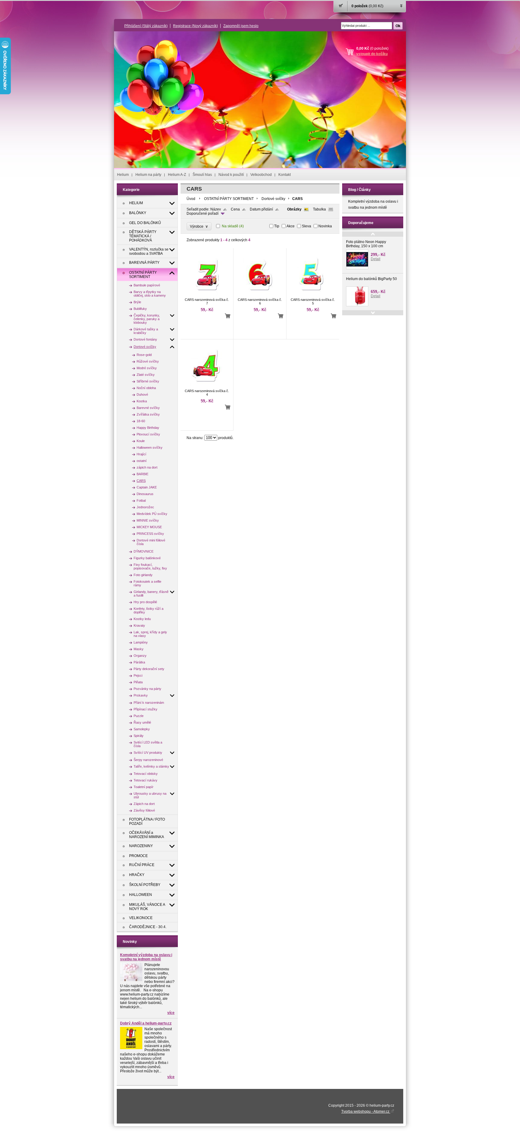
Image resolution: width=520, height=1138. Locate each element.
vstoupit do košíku (372, 54)
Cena (235, 209)
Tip (276, 226)
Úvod (191, 199)
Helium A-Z (177, 175)
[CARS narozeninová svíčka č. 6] (259, 295)
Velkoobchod (261, 175)
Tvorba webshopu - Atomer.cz (365, 1111)
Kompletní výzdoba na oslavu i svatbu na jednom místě (146, 957)
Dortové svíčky (273, 199)
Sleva (306, 226)
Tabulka (319, 209)
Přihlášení (146, 26)
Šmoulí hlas (202, 175)
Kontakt (284, 175)
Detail (375, 259)
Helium (123, 175)
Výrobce (199, 226)
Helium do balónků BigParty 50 (371, 279)
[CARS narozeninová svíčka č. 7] (206, 295)
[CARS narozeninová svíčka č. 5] (312, 295)
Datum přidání (261, 209)
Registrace (195, 26)
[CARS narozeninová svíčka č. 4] (206, 386)
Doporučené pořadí (202, 213)
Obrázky (294, 209)
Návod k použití (231, 175)
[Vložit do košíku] (227, 316)
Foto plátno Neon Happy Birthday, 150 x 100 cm (366, 244)
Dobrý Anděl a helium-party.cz (146, 1023)
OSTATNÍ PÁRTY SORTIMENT (229, 199)
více (171, 1013)
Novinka (325, 226)
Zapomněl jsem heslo (240, 26)
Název (215, 209)
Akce (290, 226)
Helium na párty (148, 175)
